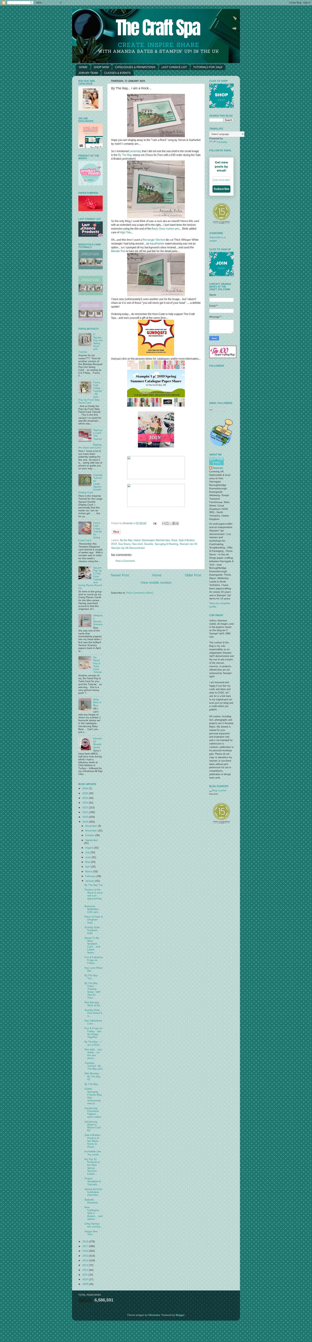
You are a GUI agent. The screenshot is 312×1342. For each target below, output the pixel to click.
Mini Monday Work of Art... (93, 1004)
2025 (85, 793)
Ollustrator (154, 1315)
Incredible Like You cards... (92, 1153)
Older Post (193, 575)
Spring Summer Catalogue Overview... (93, 1192)
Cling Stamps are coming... (93, 1225)
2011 (85, 1274)
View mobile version (156, 582)
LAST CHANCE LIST (174, 67)
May (88, 862)
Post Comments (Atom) (140, 592)
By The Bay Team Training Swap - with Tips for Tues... (92, 990)
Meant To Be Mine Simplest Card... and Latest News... (92, 945)
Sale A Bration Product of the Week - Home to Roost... (92, 1141)
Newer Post (120, 575)
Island (137, 540)
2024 (85, 798)
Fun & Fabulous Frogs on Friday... (93, 960)
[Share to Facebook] (174, 523)
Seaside (148, 544)
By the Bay (126, 540)
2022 (85, 807)
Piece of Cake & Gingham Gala (93, 919)
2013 (85, 1265)
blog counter (213, 794)
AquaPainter (157, 243)
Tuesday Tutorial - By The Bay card (93, 1066)
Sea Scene (124, 544)
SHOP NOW (101, 67)
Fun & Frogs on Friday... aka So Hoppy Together (93, 1032)
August (89, 847)
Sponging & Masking (166, 544)
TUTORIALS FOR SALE (207, 67)
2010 (85, 1279)
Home (157, 575)
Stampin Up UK (188, 544)
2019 (85, 821)
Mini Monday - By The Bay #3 (92, 1076)
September (91, 840)
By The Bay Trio (93, 885)
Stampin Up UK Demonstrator (128, 548)
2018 (85, 1241)
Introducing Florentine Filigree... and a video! (92, 1112)
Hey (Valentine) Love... (93, 1022)
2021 (85, 812)
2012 (85, 1270)
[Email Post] (154, 523)
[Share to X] (170, 523)
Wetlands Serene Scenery (98, 620)
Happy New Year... (91, 1233)
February (90, 876)
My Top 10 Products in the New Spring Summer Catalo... (92, 1166)
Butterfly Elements (91, 1201)
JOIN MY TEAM (88, 72)
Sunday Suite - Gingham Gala (92, 930)
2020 (85, 817)
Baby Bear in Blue (97, 702)
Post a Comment (125, 561)
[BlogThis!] (167, 523)
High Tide (125, 232)
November (91, 830)
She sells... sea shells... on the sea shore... (93, 1054)
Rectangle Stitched (154, 239)
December (91, 826)
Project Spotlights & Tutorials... (92, 1181)
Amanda (128, 523)
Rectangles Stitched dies (156, 540)
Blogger (180, 1315)
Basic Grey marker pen (165, 228)
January (90, 881)
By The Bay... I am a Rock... (93, 1043)
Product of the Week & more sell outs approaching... (93, 895)
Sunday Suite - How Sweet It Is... (93, 1013)
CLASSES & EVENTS (117, 72)
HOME (83, 67)
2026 (85, 788)
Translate (221, 142)
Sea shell (137, 544)
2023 (85, 802)
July (87, 852)
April (88, 866)
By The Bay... (92, 1084)
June (88, 857)
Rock (174, 540)
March (89, 871)
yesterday (135, 151)
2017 (85, 1246)
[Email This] (163, 523)
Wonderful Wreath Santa (97, 743)
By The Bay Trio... (91, 977)
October (90, 835)
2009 (85, 1284)
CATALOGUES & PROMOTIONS (135, 67)
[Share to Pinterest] (177, 523)
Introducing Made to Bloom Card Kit (92, 1126)
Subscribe (221, 189)
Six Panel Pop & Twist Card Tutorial (97, 664)
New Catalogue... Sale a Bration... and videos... (93, 1213)
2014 (85, 1260)
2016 (85, 1251)
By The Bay (125, 154)
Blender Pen (118, 251)
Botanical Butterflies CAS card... (92, 909)
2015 (85, 1255)
